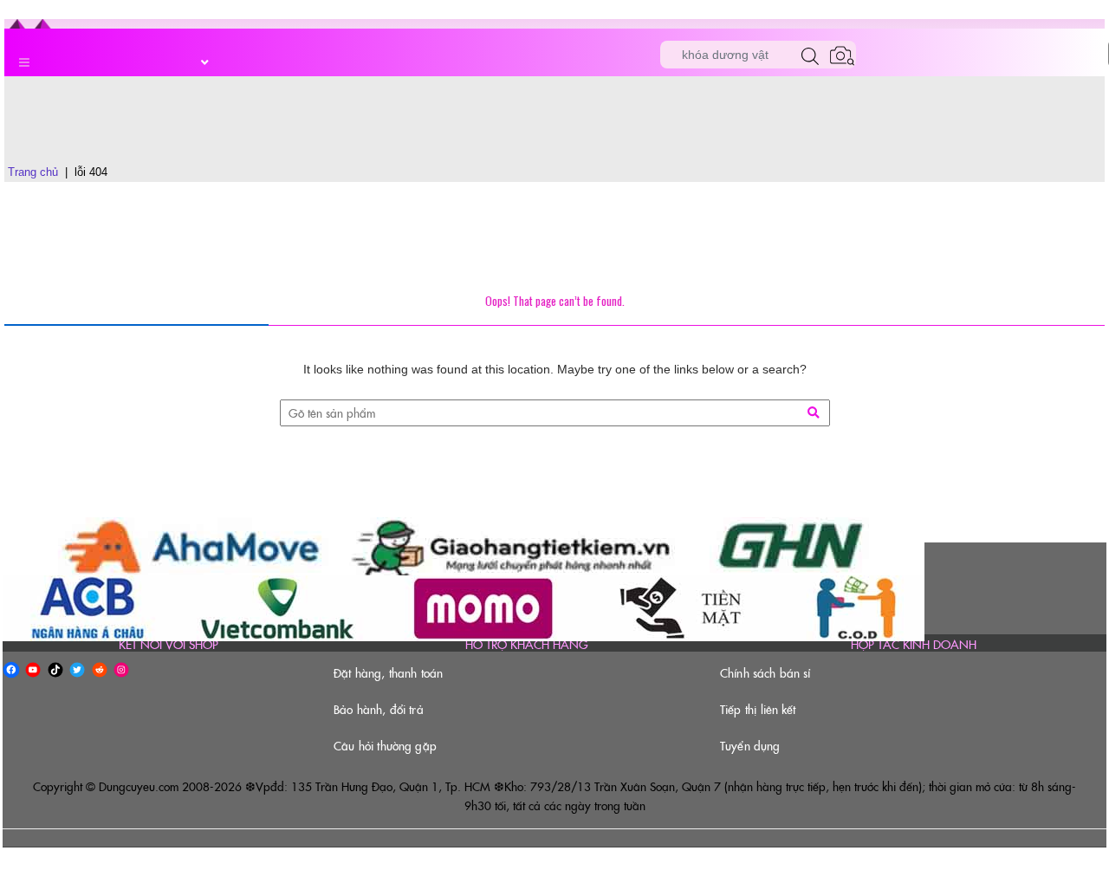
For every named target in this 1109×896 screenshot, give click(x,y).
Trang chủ (33, 172)
